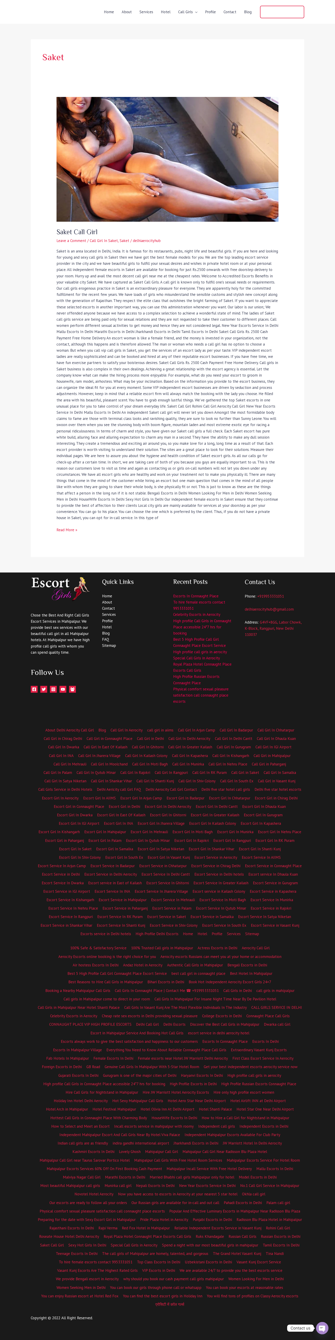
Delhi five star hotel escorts (278, 789)
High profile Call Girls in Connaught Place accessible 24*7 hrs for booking (202, 627)
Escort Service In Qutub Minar (221, 908)
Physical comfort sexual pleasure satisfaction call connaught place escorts (201, 695)
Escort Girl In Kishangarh (59, 831)
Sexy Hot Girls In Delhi (87, 1245)
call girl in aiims (160, 730)
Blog (248, 11)
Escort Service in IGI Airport (66, 891)
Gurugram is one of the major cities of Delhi (139, 1075)
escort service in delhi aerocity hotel (218, 1033)
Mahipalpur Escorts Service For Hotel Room (263, 1160)
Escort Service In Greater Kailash (220, 882)
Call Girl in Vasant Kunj (276, 780)
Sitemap (109, 645)
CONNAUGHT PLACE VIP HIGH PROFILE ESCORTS (90, 1024)
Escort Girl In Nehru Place (279, 831)
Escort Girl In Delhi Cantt (217, 806)
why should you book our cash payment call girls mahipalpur (173, 1278)
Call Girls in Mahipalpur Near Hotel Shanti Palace (79, 1007)
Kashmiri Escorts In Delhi (93, 1151)
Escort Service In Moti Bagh (222, 899)
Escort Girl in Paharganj (64, 840)
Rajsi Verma (107, 1228)
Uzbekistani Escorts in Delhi (208, 1262)
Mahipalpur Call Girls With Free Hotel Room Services (178, 1160)
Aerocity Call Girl (256, 947)
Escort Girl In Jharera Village (161, 823)
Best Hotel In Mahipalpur (251, 973)
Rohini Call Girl (278, 1228)
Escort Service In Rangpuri (71, 916)
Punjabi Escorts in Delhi (212, 1219)
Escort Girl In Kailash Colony (212, 823)
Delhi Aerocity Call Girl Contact (171, 789)
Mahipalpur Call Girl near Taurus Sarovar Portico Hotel (85, 1160)
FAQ (105, 639)
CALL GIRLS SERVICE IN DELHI (276, 1007)
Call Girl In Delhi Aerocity (189, 738)
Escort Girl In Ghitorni (168, 814)
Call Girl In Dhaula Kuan (276, 738)
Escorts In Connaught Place (196, 595)
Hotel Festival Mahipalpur (114, 1109)
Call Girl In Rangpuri (171, 772)
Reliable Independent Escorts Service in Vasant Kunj (217, 1228)
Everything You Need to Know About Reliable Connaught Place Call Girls (166, 1049)
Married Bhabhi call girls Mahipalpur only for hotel (192, 1177)
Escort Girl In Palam (104, 840)
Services (146, 11)
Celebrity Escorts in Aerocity (196, 614)
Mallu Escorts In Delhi (274, 1168)
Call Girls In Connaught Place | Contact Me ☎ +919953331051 (167, 990)
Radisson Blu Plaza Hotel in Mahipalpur (269, 1219)
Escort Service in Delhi (61, 874)
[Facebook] (34, 689)
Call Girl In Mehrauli (70, 764)
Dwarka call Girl (277, 1024)
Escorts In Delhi (265, 1041)
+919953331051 (270, 596)
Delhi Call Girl (147, 1024)
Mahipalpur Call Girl (161, 1151)
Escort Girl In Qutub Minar (148, 840)
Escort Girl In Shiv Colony (80, 857)
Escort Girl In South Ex (124, 857)
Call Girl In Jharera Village (99, 755)
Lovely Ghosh (130, 1151)
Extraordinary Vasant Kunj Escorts (259, 1049)
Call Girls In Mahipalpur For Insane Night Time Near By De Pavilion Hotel (215, 999)
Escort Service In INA (112, 891)
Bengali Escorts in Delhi (247, 965)
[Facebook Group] (72, 689)
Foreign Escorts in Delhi (62, 1066)
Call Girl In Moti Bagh (150, 764)
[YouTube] (62, 689)
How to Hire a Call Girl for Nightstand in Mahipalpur (245, 1117)
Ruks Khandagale (210, 1236)
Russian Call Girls (242, 1236)
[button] (282, 12)
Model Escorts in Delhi (258, 1177)
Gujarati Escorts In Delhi (78, 1075)
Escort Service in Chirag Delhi (215, 865)
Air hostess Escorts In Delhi (96, 965)
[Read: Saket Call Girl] (167, 159)
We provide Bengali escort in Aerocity (87, 1278)
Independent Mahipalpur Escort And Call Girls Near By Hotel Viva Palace (119, 1134)
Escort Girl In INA (118, 823)
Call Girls (185, 11)
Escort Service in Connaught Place (273, 865)
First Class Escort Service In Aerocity (263, 1058)
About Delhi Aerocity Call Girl (69, 730)
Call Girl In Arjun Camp (196, 730)
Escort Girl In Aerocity (60, 798)
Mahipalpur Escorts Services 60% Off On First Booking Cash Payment (104, 1168)
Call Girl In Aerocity (127, 730)
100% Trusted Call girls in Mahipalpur (162, 947)
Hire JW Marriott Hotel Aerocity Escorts (176, 1092)
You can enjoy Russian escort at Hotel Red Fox (80, 1295)
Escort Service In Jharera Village (161, 891)
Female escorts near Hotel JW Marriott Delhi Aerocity (183, 1058)
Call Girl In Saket (104, 240)
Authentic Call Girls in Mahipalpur (195, 965)
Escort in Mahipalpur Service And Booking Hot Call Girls (136, 1033)
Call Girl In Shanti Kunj (155, 780)
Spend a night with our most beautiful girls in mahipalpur (210, 1245)
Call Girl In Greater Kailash (190, 746)
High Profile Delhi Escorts (157, 933)
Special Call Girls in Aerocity (196, 658)
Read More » (67, 529)
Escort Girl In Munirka (235, 831)
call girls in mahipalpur (275, 990)
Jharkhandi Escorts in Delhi (196, 1143)
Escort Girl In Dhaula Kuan (264, 806)
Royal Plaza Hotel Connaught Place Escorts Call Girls (147, 1236)
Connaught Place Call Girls (268, 1015)
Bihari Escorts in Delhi (165, 981)
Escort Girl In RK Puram (274, 840)
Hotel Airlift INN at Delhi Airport (258, 1100)
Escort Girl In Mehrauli (149, 831)
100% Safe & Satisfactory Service (98, 947)
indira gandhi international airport (141, 1143)
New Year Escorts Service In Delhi (207, 1185)
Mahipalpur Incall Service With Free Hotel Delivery (209, 1168)
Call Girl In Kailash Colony (146, 755)
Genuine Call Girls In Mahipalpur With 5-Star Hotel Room (152, 1066)
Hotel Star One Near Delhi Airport (265, 1109)
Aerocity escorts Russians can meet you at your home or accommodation (220, 956)
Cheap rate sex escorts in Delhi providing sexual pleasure (150, 1015)
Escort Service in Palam (171, 908)
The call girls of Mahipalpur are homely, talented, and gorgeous (155, 1253)
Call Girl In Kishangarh (230, 755)
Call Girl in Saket (245, 772)
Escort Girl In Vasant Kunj (169, 857)
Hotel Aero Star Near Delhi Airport (197, 1100)
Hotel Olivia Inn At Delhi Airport (167, 1109)
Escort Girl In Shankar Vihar (211, 848)
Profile (210, 11)
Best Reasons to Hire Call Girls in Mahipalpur (105, 981)
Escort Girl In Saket (75, 848)
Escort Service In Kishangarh (70, 899)
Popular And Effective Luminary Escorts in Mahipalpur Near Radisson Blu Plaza (234, 1211)
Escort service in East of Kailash (115, 882)
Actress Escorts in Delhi (217, 947)
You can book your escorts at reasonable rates (244, 1287)
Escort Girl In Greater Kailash (215, 814)
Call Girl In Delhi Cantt (233, 738)
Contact (230, 11)
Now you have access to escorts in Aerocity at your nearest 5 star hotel (177, 1194)
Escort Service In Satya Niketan (264, 916)
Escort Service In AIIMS (261, 857)
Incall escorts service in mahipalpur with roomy (154, 1126)
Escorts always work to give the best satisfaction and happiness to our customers (129, 1041)
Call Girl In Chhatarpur (276, 730)
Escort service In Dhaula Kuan (273, 874)
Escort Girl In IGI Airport (79, 823)
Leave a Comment (71, 240)
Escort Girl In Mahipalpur (105, 831)
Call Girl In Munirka (188, 764)
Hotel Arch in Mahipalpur (67, 1109)
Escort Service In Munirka (271, 899)
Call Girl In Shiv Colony (197, 780)
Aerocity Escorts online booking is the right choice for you (107, 956)
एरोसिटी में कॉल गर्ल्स (169, 1304)
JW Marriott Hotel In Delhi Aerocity (252, 1143)
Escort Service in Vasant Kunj (275, 925)
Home (109, 11)
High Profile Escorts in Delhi (193, 1083)
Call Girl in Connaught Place (109, 738)
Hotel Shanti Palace (215, 1109)
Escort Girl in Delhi (124, 806)
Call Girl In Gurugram (234, 746)
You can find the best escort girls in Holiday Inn (162, 1295)
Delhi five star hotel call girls (225, 789)
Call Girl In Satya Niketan (65, 780)
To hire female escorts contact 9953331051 (95, 1262)
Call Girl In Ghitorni (148, 746)
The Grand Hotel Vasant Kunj (237, 1253)
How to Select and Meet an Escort (80, 1126)
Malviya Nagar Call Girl (81, 1177)
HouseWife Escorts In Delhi (174, 1117)
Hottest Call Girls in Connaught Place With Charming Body (98, 1117)
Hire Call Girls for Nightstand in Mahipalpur (102, 1092)
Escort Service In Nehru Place (73, 908)
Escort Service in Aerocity (215, 857)
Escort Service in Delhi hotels (219, 874)
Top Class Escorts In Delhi (158, 1262)
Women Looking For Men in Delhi (256, 1278)
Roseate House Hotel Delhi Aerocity (69, 1236)
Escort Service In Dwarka (63, 882)
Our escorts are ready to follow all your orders (88, 1202)
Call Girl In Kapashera (190, 755)
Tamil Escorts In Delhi (281, 1245)
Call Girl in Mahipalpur (272, 755)
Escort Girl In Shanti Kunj (260, 848)
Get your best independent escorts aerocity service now (251, 1066)
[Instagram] (53, 689)
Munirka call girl (118, 1185)
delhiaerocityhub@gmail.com (269, 609)
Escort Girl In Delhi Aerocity (168, 806)
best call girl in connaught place (198, 973)
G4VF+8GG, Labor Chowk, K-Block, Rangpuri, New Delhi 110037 (273, 628)
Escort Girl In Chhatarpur (229, 798)
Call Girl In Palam (58, 772)
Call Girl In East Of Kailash (105, 746)
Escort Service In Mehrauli (173, 899)
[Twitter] (43, 689)
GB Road (93, 1066)
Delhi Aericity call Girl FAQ (119, 789)
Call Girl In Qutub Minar (96, 772)
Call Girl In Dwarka (63, 746)
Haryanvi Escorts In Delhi (202, 1075)
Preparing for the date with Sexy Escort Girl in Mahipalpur (87, 1219)
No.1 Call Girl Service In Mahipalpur (269, 1185)
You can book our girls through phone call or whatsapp (155, 1287)
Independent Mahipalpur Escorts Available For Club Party (232, 1134)
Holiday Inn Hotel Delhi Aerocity (81, 1100)
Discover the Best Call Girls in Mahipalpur (224, 1024)
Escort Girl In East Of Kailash (121, 814)
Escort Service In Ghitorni (167, 882)
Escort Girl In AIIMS (99, 798)
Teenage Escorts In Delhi (77, 1253)
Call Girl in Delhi (150, 738)
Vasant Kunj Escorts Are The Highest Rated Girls (97, 1270)
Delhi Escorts (174, 1024)
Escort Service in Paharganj (125, 908)
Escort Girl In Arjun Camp (141, 798)
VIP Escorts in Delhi (158, 1270)
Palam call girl (278, 1202)
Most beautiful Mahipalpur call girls (70, 1185)
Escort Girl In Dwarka (75, 814)
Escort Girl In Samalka (114, 848)
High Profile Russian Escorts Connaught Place (258, 1083)
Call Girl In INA (61, 755)
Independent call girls (216, 1126)
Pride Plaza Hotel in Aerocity (164, 1219)
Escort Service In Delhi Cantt (166, 874)
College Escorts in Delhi (222, 1015)
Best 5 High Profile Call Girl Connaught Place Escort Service (117, 973)
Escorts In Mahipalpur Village (77, 1049)
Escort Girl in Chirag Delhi (276, 798)
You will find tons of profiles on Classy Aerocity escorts (252, 1295)
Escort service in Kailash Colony (219, 891)
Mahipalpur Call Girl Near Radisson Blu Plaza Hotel (225, 1151)
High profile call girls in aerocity (200, 651)
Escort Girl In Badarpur (185, 798)
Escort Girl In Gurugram (263, 814)
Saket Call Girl (77, 232)
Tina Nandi (275, 1253)
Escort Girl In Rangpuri (232, 840)
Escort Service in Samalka (212, 916)
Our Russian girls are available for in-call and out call (175, 1202)
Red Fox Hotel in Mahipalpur (146, 1228)
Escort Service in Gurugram (275, 882)
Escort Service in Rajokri (271, 908)
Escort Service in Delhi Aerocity (110, 874)
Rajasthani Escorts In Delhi (71, 1228)
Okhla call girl (253, 1194)
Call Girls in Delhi (237, 990)
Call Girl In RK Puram (209, 772)
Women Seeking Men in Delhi (81, 1287)
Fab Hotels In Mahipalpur (67, 1058)
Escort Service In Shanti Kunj (121, 925)
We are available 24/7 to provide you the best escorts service (231, 1270)
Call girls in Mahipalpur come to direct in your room (107, 999)
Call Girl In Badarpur (236, 730)
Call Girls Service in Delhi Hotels (65, 789)
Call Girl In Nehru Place (228, 764)
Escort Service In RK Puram (120, 916)
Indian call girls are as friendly (83, 1143)
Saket (124, 240)
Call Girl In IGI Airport (273, 746)
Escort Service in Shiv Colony (174, 925)
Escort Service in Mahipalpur (123, 899)
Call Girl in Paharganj (269, 764)
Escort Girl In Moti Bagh (193, 831)
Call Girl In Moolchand (109, 764)
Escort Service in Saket (166, 916)
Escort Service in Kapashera (273, 891)
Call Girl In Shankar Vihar (111, 780)
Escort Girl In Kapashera (261, 823)
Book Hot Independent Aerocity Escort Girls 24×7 (230, 981)
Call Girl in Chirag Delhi (63, 738)
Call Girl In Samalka (280, 772)
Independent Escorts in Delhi (264, 1126)
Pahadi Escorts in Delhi (243, 1202)
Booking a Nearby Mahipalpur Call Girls (77, 990)
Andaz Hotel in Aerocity (142, 965)
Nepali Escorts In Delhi (155, 1185)
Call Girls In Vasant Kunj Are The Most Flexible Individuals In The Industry (185, 1007)
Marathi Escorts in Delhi (125, 1177)
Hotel (165, 11)
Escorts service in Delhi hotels (105, 933)
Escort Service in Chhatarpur (163, 865)
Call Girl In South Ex (236, 780)
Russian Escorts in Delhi (280, 1236)
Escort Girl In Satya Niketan (161, 848)
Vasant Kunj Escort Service (259, 1262)
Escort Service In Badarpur (112, 865)
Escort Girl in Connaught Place (79, 806)
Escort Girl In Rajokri (191, 840)
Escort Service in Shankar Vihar (66, 925)
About (127, 11)
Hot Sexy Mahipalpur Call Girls (137, 1100)
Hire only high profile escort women (244, 1092)
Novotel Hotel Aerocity (94, 1194)
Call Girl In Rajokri (135, 772)
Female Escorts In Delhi (113, 1058)
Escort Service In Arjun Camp (62, 865)
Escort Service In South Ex (224, 925)
